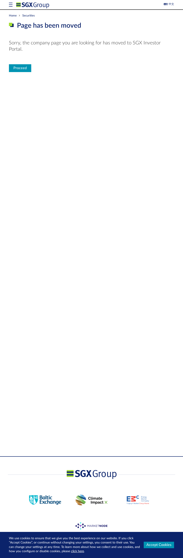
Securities (28, 15)
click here (77, 551)
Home (13, 15)
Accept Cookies (158, 545)
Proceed (20, 68)
